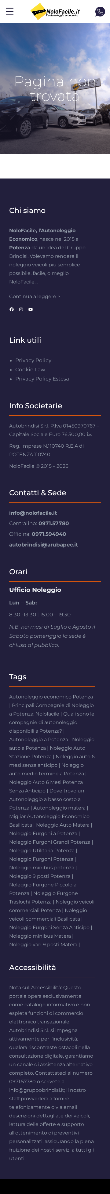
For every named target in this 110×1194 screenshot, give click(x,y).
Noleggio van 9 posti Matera (43, 944)
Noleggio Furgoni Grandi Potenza (49, 842)
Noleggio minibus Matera (40, 936)
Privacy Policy (33, 360)
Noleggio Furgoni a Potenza (43, 833)
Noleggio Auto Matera (63, 825)
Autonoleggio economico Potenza (51, 697)
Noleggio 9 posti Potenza (40, 876)
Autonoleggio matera (59, 808)
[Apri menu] (10, 12)
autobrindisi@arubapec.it (43, 545)
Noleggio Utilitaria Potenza (42, 850)
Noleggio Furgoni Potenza (41, 859)
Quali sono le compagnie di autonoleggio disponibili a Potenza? (51, 722)
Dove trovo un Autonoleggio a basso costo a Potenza (46, 799)
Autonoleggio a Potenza (38, 739)
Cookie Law (30, 369)
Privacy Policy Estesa (42, 379)
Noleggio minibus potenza (41, 868)
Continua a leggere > (34, 296)
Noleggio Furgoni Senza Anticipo (49, 927)
